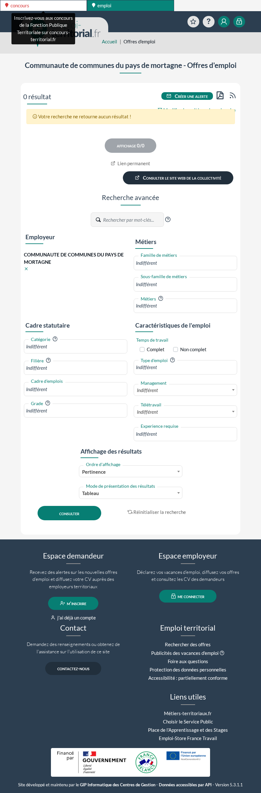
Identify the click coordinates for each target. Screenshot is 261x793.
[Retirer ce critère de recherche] (26, 269)
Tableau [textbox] (90, 493)
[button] (168, 219)
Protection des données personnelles (188, 669)
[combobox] (185, 263)
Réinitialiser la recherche (159, 512)
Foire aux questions (188, 661)
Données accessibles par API (185, 784)
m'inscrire (76, 603)
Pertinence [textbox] (94, 472)
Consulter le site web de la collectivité (181, 178)
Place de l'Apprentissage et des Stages (188, 730)
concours (19, 5)
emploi (103, 5)
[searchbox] (185, 263)
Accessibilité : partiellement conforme (188, 678)
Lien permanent (133, 163)
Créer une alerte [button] (191, 96)
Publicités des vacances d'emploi (185, 653)
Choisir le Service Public (188, 721)
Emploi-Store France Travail (188, 738)
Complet (156, 349)
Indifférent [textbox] (147, 390)
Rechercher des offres (188, 644)
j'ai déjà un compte (76, 617)
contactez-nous (73, 668)
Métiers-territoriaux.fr (188, 713)
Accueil (109, 41)
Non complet (193, 349)
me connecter (190, 596)
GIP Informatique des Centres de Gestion (117, 784)
